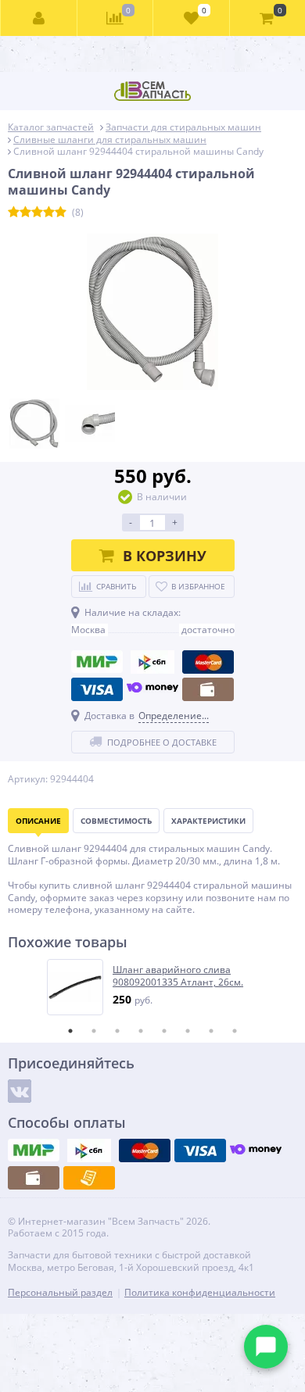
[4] (49, 213)
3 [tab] (117, 1031)
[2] (25, 213)
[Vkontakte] (19, 1091)
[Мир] (97, 662)
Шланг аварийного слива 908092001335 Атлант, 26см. (178, 976)
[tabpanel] (153, 987)
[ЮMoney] (152, 689)
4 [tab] (141, 1031)
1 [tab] (70, 1031)
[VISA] (97, 689)
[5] (60, 213)
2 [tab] (94, 1031)
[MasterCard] (208, 662)
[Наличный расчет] (208, 689)
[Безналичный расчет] (89, 1178)
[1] (14, 213)
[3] (37, 213)
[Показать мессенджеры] (266, 1347)
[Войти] (39, 18)
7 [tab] (211, 1031)
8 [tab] (234, 1031)
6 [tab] (188, 1031)
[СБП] (152, 662)
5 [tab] (164, 1031)
